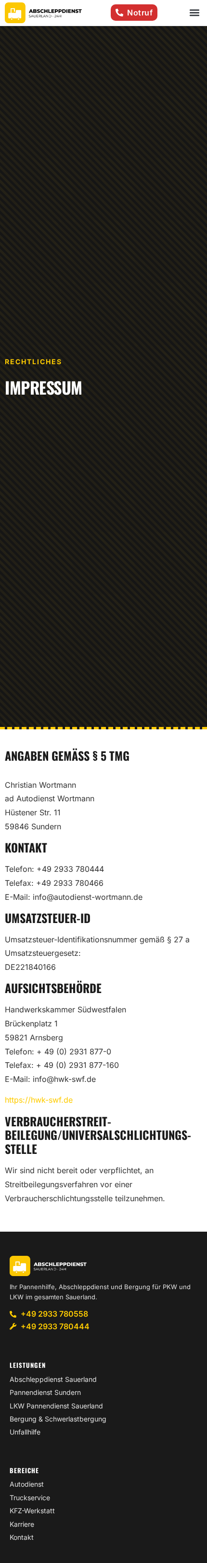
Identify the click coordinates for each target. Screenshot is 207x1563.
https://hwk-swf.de (39, 1100)
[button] (194, 13)
